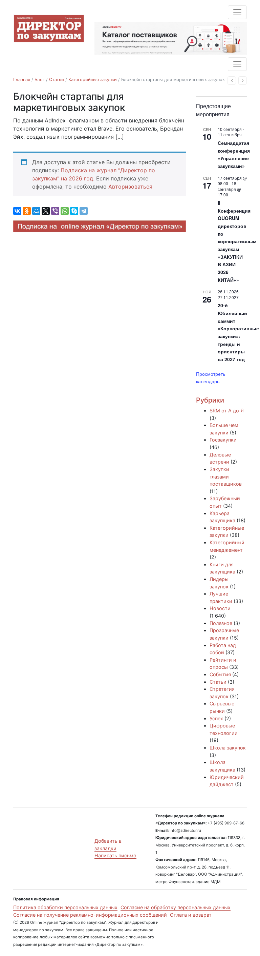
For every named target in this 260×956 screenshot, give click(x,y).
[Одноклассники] (27, 211)
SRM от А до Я (227, 410)
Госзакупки (223, 440)
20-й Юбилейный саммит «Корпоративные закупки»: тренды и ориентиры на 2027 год (238, 332)
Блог (40, 79)
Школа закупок (228, 747)
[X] (46, 211)
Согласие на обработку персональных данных (176, 907)
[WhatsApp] (65, 211)
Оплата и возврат (191, 915)
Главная (21, 79)
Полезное (221, 623)
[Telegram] (84, 211)
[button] (232, 80)
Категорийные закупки (92, 79)
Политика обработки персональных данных (65, 907)
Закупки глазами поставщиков (226, 476)
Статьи (56, 79)
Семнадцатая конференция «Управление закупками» (234, 154)
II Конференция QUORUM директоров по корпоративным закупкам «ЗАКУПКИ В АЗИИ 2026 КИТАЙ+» (237, 241)
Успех (216, 718)
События (220, 674)
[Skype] (74, 211)
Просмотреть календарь (210, 377)
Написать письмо (115, 855)
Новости (220, 608)
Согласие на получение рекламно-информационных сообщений (90, 915)
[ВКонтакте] (17, 211)
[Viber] (55, 211)
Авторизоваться (130, 186)
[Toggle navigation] (237, 12)
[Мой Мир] (36, 211)
